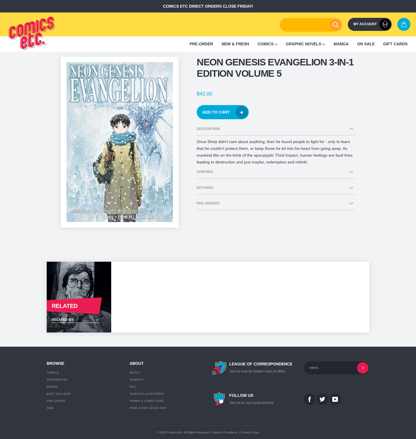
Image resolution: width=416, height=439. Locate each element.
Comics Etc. (175, 432)
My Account (365, 24)
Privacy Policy (250, 432)
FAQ (133, 386)
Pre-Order (56, 400)
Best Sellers (58, 393)
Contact (137, 379)
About (135, 372)
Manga (52, 386)
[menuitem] (201, 44)
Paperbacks (57, 379)
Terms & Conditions (147, 400)
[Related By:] (79, 320)
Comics (53, 372)
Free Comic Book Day (148, 408)
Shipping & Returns (147, 393)
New (50, 408)
